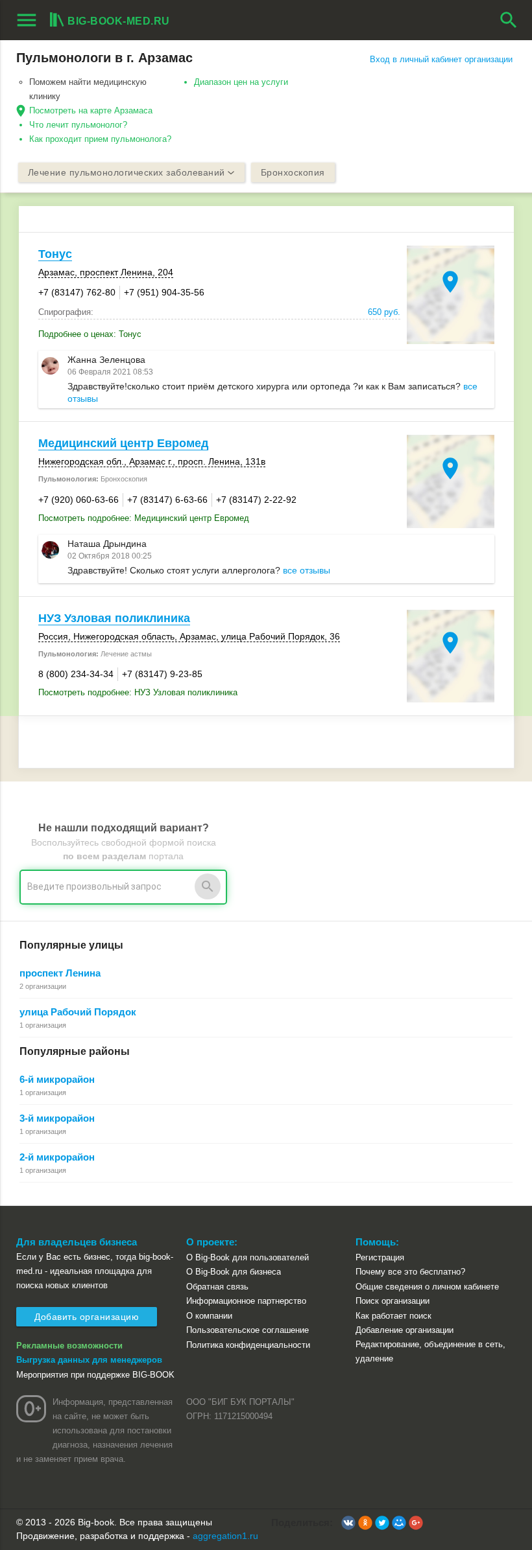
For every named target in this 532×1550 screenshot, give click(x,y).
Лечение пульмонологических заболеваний (126, 172)
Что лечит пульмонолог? (78, 125)
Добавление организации (404, 1330)
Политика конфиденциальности (248, 1345)
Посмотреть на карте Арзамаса (90, 110)
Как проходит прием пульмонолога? (100, 139)
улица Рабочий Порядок (77, 1011)
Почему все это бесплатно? (410, 1272)
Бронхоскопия (293, 172)
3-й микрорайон (57, 1118)
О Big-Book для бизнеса (233, 1272)
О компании (209, 1316)
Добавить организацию (86, 1317)
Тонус (55, 254)
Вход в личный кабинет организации (441, 59)
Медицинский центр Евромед (123, 443)
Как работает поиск (393, 1316)
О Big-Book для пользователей (247, 1257)
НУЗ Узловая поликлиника (114, 618)
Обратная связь (217, 1286)
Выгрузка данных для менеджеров (89, 1360)
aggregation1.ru (225, 1536)
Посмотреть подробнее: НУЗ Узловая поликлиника (137, 692)
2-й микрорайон (57, 1156)
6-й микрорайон (57, 1079)
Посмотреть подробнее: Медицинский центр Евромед (143, 518)
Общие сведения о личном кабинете (427, 1286)
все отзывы (306, 570)
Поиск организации (392, 1301)
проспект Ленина (60, 972)
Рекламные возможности (69, 1345)
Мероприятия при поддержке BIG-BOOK (95, 1375)
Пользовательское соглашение (247, 1330)
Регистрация (380, 1257)
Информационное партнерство (246, 1301)
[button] (348, 1523)
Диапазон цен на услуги (241, 82)
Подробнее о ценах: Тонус (89, 334)
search (509, 20)
